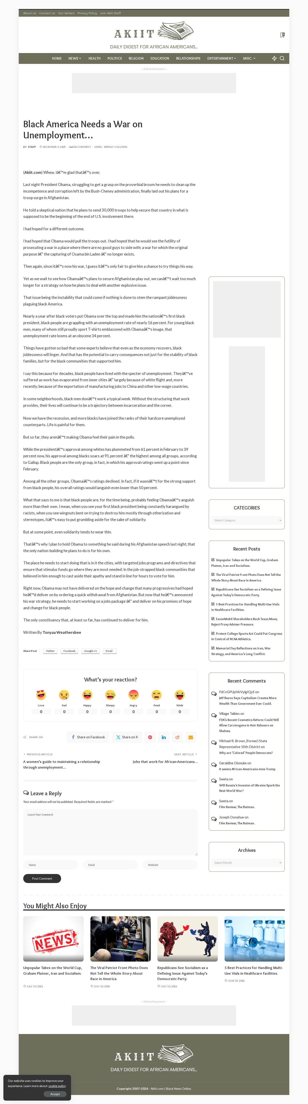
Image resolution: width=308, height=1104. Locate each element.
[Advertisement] (154, 83)
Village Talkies (229, 713)
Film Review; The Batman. (237, 807)
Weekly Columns (115, 146)
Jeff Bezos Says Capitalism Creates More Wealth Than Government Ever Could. (247, 701)
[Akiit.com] (154, 35)
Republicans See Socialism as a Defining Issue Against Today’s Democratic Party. (182, 973)
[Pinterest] (150, 737)
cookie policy (57, 1086)
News (98, 146)
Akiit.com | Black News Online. (171, 1088)
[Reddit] (177, 737)
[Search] (282, 58)
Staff (32, 146)
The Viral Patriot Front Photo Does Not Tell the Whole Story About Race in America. (119, 973)
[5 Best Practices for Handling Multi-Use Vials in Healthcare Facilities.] (255, 939)
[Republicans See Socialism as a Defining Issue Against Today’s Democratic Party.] (187, 939)
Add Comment (81, 146)
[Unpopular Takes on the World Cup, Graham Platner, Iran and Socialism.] (53, 939)
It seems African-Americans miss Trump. (247, 769)
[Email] (190, 737)
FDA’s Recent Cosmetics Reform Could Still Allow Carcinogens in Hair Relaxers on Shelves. (249, 725)
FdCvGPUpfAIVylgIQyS (237, 692)
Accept (55, 1094)
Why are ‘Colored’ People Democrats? (246, 753)
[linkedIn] (163, 737)
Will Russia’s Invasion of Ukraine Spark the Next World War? (249, 788)
